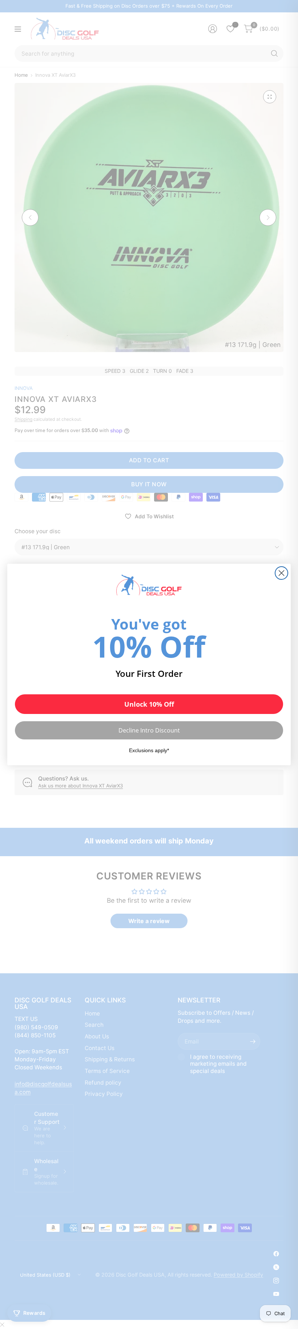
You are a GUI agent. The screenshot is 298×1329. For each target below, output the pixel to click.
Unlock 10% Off (149, 704)
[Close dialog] (281, 573)
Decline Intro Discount (149, 730)
